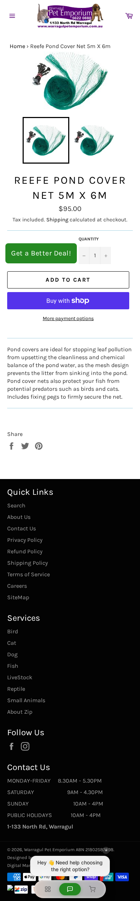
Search (16, 505)
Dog (12, 654)
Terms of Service (28, 574)
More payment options (68, 318)
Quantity (89, 238)
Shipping (57, 219)
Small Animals (26, 700)
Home (17, 46)
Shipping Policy (27, 562)
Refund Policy (24, 551)
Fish (12, 665)
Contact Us (21, 528)
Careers (17, 585)
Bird (12, 631)
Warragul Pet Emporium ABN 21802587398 (68, 849)
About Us (19, 516)
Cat (11, 642)
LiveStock (19, 677)
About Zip (19, 711)
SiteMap (18, 597)
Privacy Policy (24, 539)
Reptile (16, 688)
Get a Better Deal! (41, 253)
